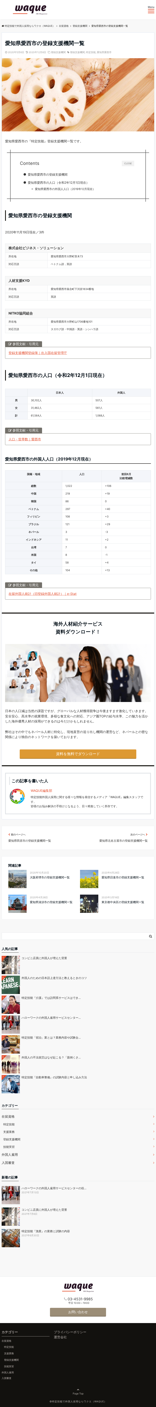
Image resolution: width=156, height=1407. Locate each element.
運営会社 (60, 1337)
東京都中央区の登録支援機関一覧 (123, 902)
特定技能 (91, 52)
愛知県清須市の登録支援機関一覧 (51, 902)
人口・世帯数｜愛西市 (25, 439)
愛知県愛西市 (104, 52)
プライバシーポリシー (70, 1332)
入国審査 (8, 1163)
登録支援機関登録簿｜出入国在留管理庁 (38, 353)
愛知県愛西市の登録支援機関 (47, 174)
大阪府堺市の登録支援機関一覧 (50, 877)
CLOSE (128, 163)
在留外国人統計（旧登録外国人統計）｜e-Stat (43, 594)
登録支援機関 (58, 52)
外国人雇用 (10, 1155)
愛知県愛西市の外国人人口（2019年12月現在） (65, 189)
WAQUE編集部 (41, 791)
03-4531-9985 (80, 1299)
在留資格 (8, 1116)
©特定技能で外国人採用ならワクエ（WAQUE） (78, 1401)
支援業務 (9, 1131)
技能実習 (9, 1146)
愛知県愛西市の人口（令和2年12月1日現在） (58, 183)
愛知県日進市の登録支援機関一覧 (123, 877)
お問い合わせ (78, 1312)
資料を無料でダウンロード (78, 754)
